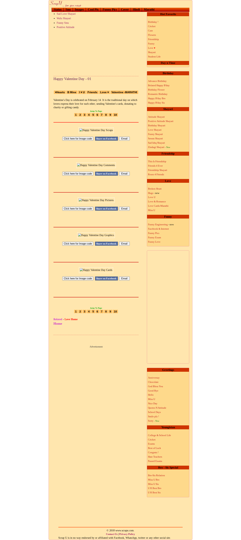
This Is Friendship (157, 161)
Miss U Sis (153, 484)
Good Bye (153, 390)
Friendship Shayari (157, 170)
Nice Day (152, 403)
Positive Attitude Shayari (160, 121)
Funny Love (154, 241)
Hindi (136, 9)
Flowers (152, 35)
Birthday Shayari (156, 125)
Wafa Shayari (64, 18)
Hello (151, 394)
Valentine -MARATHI (124, 92)
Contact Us (111, 534)
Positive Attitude (65, 27)
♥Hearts (60, 92)
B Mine (71, 92)
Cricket (152, 26)
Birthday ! (153, 22)
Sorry (153, 420)
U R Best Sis (154, 492)
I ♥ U (82, 92)
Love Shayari (155, 129)
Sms (68, 9)
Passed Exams (155, 461)
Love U (152, 197)
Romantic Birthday (158, 94)
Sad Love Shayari (66, 13)
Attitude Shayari (156, 116)
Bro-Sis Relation (156, 475)
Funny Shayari (155, 134)
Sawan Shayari (155, 138)
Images (79, 9)
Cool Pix (93, 9)
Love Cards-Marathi (158, 205)
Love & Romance (157, 201)
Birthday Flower (156, 89)
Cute (150, 30)
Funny (151, 43)
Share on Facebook (106, 138)
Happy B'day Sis (156, 102)
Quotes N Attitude (157, 407)
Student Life (154, 56)
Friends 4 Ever (155, 165)
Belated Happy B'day (159, 85)
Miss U (151, 210)
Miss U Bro (153, 479)
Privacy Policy (127, 534)
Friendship (153, 39)
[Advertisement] (96, 51)
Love (151, 47)
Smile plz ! (153, 416)
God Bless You (155, 386)
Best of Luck (154, 448)
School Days (154, 412)
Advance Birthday (157, 81)
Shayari (152, 52)
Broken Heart (155, 188)
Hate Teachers (155, 456)
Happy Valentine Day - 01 (72, 79)
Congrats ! (153, 452)
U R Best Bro (154, 488)
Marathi (149, 9)
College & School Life (159, 435)
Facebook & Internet (158, 228)
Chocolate (153, 382)
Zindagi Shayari (159, 147)
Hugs (153, 193)
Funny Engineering (161, 224)
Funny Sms (63, 22)
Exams (151, 443)
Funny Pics (110, 9)
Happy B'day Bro (156, 98)
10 (115, 114)
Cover (125, 9)
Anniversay (154, 377)
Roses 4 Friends (156, 174)
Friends (92, 92)
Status (58, 9)
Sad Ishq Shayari (156, 142)
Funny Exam (154, 237)
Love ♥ (104, 92)
